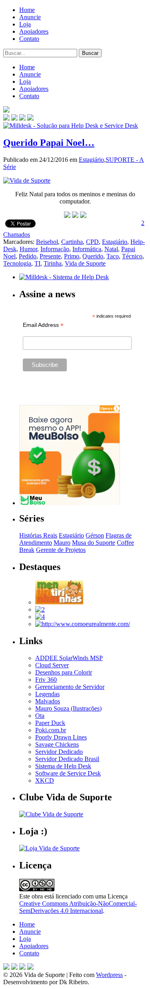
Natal (111, 249)
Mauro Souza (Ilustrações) (68, 708)
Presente (50, 256)
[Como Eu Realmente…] (82, 623)
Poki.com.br (50, 730)
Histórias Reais (38, 535)
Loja (25, 24)
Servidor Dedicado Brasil (67, 758)
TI (37, 263)
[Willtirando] (40, 609)
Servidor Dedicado (59, 751)
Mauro (62, 542)
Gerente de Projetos (61, 549)
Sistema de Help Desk (63, 766)
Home (27, 9)
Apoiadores (33, 31)
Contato (29, 38)
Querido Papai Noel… (48, 142)
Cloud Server (52, 665)
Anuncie (30, 17)
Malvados (47, 701)
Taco (112, 256)
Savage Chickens (57, 744)
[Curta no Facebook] (14, 118)
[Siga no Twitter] (22, 118)
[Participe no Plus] (22, 967)
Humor (28, 249)
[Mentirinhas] (59, 602)
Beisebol (47, 241)
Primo (71, 256)
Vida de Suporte (85, 263)
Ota (39, 715)
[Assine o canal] (30, 118)
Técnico (132, 256)
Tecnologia (17, 263)
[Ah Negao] (40, 616)
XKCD (44, 780)
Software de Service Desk (68, 773)
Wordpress (109, 974)
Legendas (47, 694)
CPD (92, 241)
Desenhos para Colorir (63, 672)
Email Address (43, 325)
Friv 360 (46, 679)
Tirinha (53, 263)
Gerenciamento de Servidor (69, 686)
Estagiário (91, 159)
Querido (92, 256)
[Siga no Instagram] (30, 967)
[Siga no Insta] (6, 118)
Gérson (95, 535)
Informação (54, 249)
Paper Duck (50, 722)
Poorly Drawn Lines (61, 737)
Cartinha (72, 241)
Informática (86, 249)
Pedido (27, 256)
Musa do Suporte (93, 542)
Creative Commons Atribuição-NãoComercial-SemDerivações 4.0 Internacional (78, 907)
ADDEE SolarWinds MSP (69, 658)
